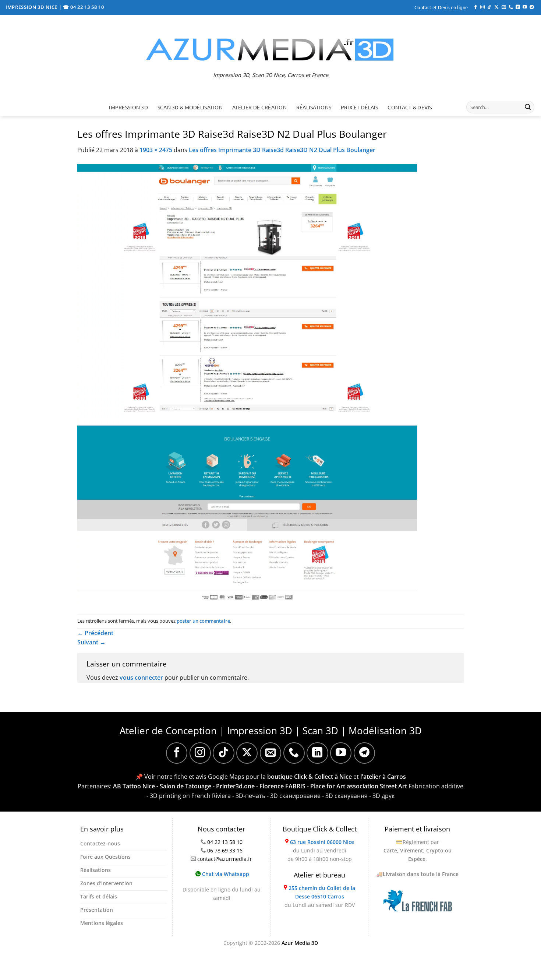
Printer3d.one (235, 786)
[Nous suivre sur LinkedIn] (518, 7)
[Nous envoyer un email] (504, 7)
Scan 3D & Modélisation (190, 107)
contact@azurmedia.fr (224, 858)
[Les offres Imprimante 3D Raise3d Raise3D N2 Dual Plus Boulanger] (247, 384)
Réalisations (313, 107)
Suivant (91, 642)
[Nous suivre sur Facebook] (475, 7)
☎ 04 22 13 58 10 (83, 7)
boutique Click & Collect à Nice (309, 777)
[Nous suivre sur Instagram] (482, 7)
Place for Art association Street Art (358, 786)
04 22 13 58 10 (225, 841)
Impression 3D (128, 107)
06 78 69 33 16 (225, 850)
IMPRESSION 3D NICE (32, 7)
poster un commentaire (203, 621)
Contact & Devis (410, 107)
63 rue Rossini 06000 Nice (322, 841)
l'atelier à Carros (383, 777)
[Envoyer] (527, 107)
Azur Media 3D (300, 942)
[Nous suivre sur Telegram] (532, 7)
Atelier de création (259, 107)
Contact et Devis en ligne (441, 7)
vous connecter (141, 677)
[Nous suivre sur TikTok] (489, 7)
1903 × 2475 (155, 150)
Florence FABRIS (282, 786)
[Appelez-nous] (511, 7)
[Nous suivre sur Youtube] (525, 7)
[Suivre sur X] (496, 7)
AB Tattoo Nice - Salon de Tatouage (162, 786)
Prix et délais (359, 107)
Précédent (95, 633)
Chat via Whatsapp (225, 873)
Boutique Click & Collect (320, 828)
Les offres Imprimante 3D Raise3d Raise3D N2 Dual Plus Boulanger (282, 150)
